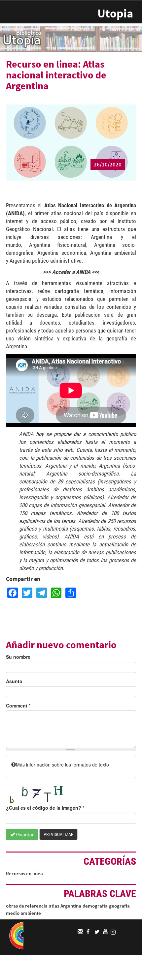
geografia (119, 906)
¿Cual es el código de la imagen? (45, 807)
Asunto (14, 681)
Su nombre (18, 656)
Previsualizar (58, 834)
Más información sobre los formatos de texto (62, 764)
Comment (18, 705)
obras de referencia (27, 906)
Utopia (115, 13)
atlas (54, 906)
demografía (95, 906)
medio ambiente (23, 913)
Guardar (24, 834)
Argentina (70, 906)
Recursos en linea (24, 873)
